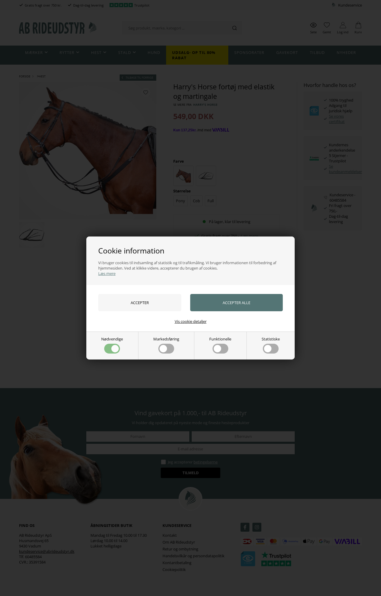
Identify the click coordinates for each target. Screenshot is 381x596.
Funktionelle (220, 339)
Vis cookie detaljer (191, 321)
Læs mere (106, 273)
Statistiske (271, 339)
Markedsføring (166, 339)
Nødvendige (112, 339)
